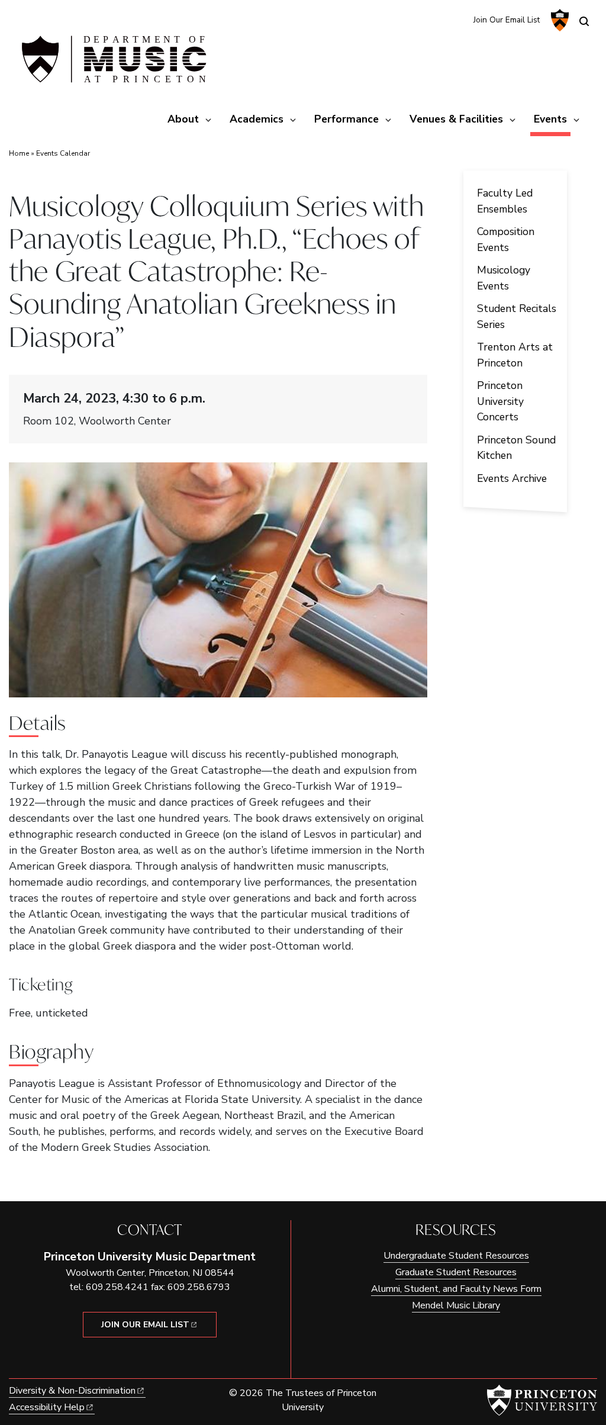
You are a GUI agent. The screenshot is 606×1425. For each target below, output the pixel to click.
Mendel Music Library (456, 1305)
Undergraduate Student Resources (456, 1255)
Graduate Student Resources (456, 1272)
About (183, 119)
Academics (256, 119)
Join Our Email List (506, 19)
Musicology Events (503, 277)
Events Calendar (63, 153)
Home (19, 153)
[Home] (112, 64)
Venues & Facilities (456, 119)
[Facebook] (457, 19)
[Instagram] (437, 19)
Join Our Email (145, 1324)
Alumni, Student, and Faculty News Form (456, 1288)
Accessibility (47, 1407)
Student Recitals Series (516, 316)
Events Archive (512, 478)
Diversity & (72, 1390)
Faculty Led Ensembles (505, 200)
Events (552, 118)
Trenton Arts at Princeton (515, 354)
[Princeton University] (558, 20)
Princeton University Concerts (500, 401)
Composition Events (505, 239)
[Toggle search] (584, 21)
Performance (346, 119)
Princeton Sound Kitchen (516, 447)
